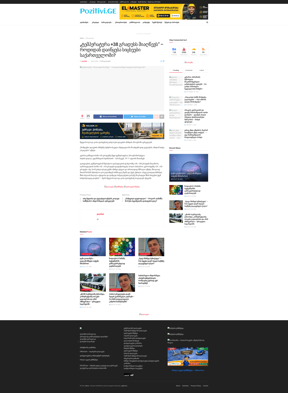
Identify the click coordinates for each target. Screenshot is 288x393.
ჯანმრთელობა (124, 2)
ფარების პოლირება (87, 341)
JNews (87, 386)
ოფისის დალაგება (131, 336)
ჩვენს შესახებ (142, 2)
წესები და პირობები (154, 2)
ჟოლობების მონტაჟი (131, 341)
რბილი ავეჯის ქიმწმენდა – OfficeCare (188, 370)
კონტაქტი (133, 2)
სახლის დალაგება (130, 353)
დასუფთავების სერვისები (133, 346)
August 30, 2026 (86, 266)
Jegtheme (124, 386)
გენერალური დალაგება (133, 328)
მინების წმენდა (129, 348)
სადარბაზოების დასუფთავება (135, 338)
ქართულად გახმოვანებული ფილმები (94, 336)
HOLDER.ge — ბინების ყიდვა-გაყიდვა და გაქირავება (99, 365)
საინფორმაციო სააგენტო (133, 366)
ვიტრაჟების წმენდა (131, 333)
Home (82, 38)
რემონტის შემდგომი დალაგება (135, 331)
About (178, 386)
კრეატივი (93, 2)
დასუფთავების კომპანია (133, 343)
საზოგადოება (101, 2)
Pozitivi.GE (98, 11)
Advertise (185, 386)
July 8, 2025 (94, 61)
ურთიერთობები (113, 2)
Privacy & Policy (196, 386)
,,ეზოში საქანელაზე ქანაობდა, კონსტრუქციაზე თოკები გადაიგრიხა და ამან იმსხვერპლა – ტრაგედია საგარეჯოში (92, 299)
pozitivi (84, 61)
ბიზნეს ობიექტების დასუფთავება (136, 361)
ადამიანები (83, 2)
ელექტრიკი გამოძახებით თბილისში (93, 368)
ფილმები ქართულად (88, 334)
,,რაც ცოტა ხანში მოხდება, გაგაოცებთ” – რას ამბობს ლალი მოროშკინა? (195, 99)
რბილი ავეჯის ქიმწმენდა (89, 360)
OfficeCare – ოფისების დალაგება (92, 351)
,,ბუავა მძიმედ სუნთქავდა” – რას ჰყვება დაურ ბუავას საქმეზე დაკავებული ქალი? (151, 261)
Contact (205, 386)
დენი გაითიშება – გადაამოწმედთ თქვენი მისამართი (89, 261)
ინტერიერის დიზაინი (131, 358)
